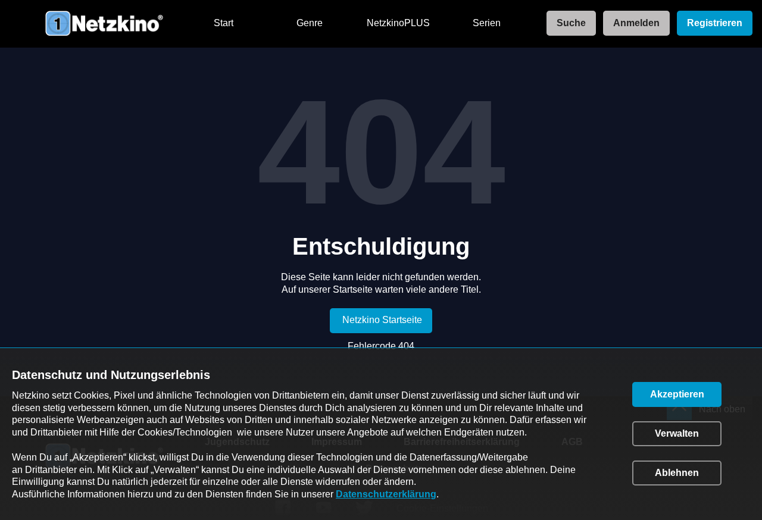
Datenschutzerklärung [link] (386, 494)
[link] (567, 23)
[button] (677, 394)
